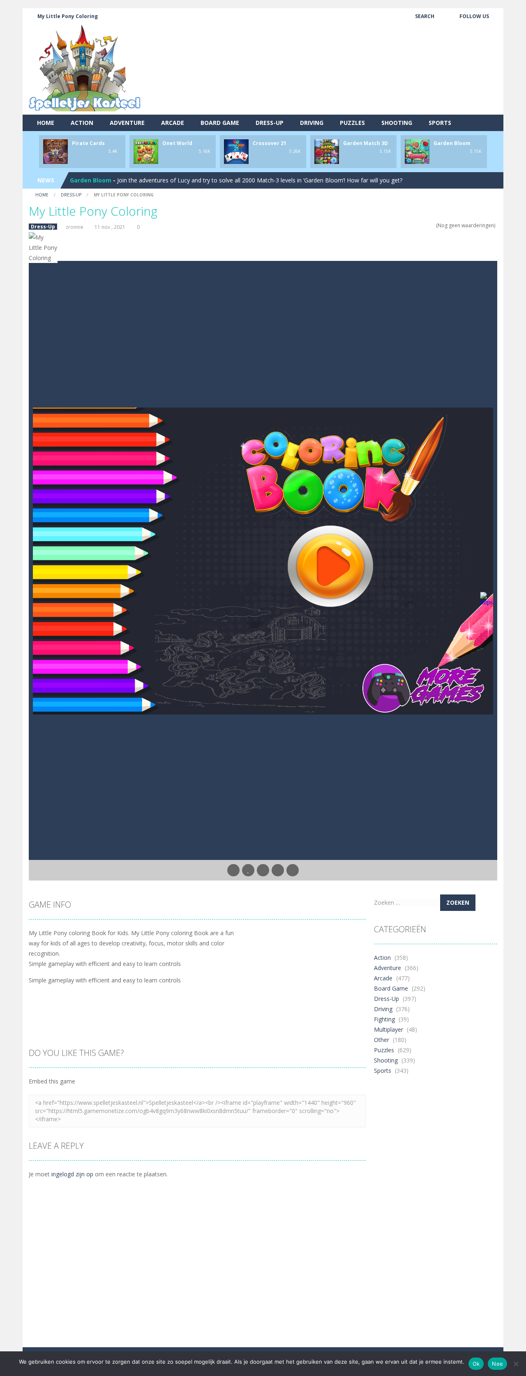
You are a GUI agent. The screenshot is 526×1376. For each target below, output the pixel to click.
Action (82, 123)
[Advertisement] (347, 84)
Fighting (384, 1019)
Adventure (127, 123)
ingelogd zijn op (72, 1174)
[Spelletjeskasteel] (85, 68)
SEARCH (424, 16)
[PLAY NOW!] (55, 151)
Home (45, 123)
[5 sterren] (432, 225)
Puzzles (352, 123)
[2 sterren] (416, 225)
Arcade (172, 123)
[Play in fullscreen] (263, 870)
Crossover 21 (269, 143)
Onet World (177, 143)
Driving (311, 123)
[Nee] (516, 1364)
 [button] (278, 870)
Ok (476, 1363)
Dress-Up (270, 123)
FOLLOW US (474, 16)
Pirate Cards (88, 143)
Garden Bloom (452, 143)
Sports (440, 123)
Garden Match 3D (365, 143)
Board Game (220, 123)
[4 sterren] (426, 225)
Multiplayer (388, 1029)
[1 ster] (410, 225)
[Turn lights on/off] (233, 870)
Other (381, 1040)
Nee (497, 1363)
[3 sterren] (421, 225)
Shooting (396, 123)
